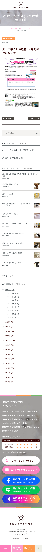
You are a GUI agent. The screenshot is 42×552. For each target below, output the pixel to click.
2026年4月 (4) (13, 307)
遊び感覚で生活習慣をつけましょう (14, 224)
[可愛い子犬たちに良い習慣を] (37, 255)
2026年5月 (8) (13, 304)
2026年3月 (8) (13, 310)
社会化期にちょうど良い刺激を (14, 243)
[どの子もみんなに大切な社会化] (37, 235)
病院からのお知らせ (12, 157)
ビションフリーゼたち (10, 214)
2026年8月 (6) (13, 293)
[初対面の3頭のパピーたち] (37, 186)
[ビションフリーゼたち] (37, 216)
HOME (11, 28)
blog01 (9, 38)
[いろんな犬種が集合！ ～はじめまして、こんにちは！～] (37, 205)
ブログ (17, 28)
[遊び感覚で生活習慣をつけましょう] (37, 225)
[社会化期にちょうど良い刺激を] (37, 245)
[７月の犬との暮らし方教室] (37, 264)
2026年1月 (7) (13, 317)
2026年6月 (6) (13, 300)
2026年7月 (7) (13, 297)
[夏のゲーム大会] (37, 196)
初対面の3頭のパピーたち (11, 184)
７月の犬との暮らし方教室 (11, 263)
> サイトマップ (20, 534)
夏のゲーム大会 (7, 194)
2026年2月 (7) (13, 314)
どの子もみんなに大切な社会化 (13, 233)
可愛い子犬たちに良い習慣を (13, 253)
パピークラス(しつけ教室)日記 (30, 28)
